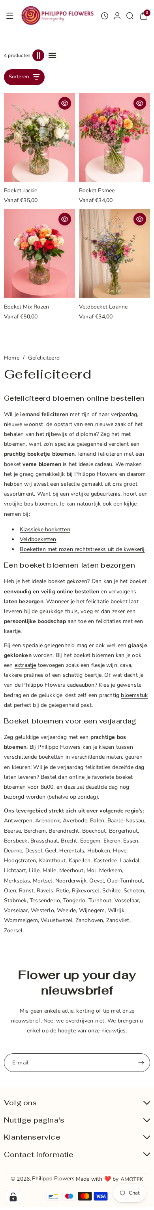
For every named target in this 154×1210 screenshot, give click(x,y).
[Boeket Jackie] (39, 137)
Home (11, 358)
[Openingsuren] (105, 16)
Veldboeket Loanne (103, 307)
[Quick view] (64, 103)
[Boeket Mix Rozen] (39, 253)
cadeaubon (81, 685)
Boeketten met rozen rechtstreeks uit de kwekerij (82, 549)
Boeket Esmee (97, 190)
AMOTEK (131, 1179)
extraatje (25, 665)
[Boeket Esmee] (114, 137)
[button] (10, 16)
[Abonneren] (141, 1063)
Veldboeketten (38, 539)
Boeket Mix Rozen (26, 307)
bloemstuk (134, 695)
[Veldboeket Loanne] (114, 253)
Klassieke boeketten (45, 529)
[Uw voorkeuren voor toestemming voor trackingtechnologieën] (13, 1197)
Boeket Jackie (21, 190)
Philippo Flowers (53, 1178)
